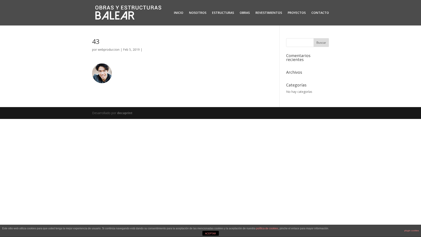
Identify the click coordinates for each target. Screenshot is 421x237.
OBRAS (245, 13)
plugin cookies (411, 230)
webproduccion (109, 49)
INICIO (178, 13)
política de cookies (267, 228)
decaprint (124, 113)
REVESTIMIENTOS (268, 13)
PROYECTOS (297, 13)
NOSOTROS (197, 13)
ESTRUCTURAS (223, 13)
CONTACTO (320, 13)
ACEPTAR (210, 233)
